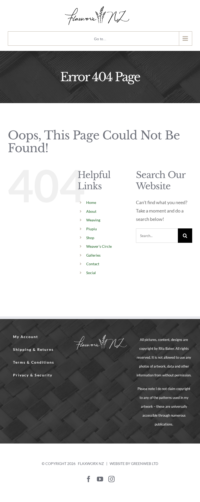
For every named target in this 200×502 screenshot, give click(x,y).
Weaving (93, 220)
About (91, 211)
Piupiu (91, 229)
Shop (90, 237)
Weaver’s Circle (99, 246)
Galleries (93, 255)
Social (91, 272)
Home (91, 202)
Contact (92, 264)
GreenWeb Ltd (144, 463)
